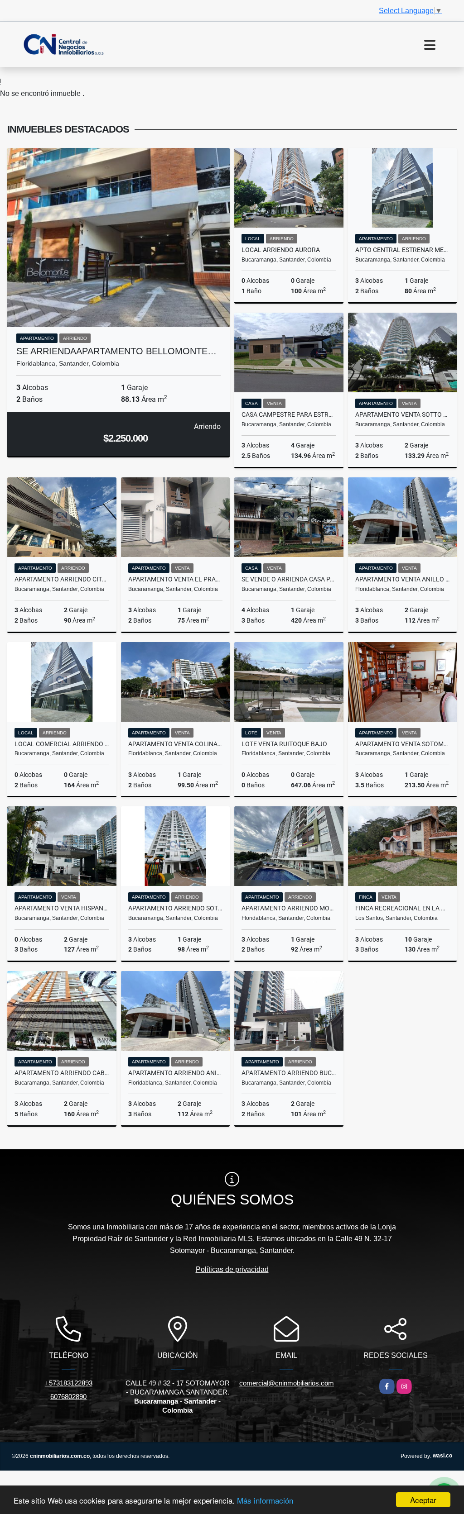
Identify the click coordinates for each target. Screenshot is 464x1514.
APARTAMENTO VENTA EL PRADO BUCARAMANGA (175, 579)
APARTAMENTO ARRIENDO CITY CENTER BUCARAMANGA (61, 579)
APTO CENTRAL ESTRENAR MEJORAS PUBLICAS (402, 249)
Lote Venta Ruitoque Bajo (284, 743)
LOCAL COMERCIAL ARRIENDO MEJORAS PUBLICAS (61, 743)
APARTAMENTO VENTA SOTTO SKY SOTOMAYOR (402, 414)
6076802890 (68, 1396)
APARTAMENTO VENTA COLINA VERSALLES (175, 743)
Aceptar (423, 1499)
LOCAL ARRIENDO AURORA (281, 249)
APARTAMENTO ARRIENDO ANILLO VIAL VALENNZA (175, 1072)
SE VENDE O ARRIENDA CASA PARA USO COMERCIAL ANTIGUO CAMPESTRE (289, 579)
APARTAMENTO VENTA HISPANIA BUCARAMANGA (61, 908)
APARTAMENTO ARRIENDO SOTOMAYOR (175, 908)
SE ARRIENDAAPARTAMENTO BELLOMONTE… (116, 351)
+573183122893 (68, 1383)
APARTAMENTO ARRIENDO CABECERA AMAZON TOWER (61, 1072)
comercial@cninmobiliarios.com (286, 1383)
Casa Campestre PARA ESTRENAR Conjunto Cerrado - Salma (289, 414)
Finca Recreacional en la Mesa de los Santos (402, 908)
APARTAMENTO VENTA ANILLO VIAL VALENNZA (402, 579)
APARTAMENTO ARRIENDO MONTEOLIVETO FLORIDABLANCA (289, 908)
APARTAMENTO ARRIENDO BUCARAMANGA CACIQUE (289, 1072)
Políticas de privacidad (232, 1269)
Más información (265, 1500)
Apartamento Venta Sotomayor (402, 743)
